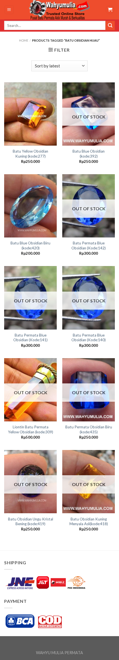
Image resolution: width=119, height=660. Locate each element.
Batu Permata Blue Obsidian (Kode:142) (88, 245)
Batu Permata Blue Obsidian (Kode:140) (88, 337)
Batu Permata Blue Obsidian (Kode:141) (30, 337)
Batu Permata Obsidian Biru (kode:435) (88, 429)
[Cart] (109, 9)
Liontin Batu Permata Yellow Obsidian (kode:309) (30, 429)
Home (23, 40)
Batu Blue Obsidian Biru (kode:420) (30, 245)
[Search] (110, 25)
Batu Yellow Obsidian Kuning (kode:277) (30, 153)
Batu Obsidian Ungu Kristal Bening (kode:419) (30, 521)
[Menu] (9, 9)
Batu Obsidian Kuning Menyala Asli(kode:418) (88, 521)
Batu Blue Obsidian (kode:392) (89, 153)
